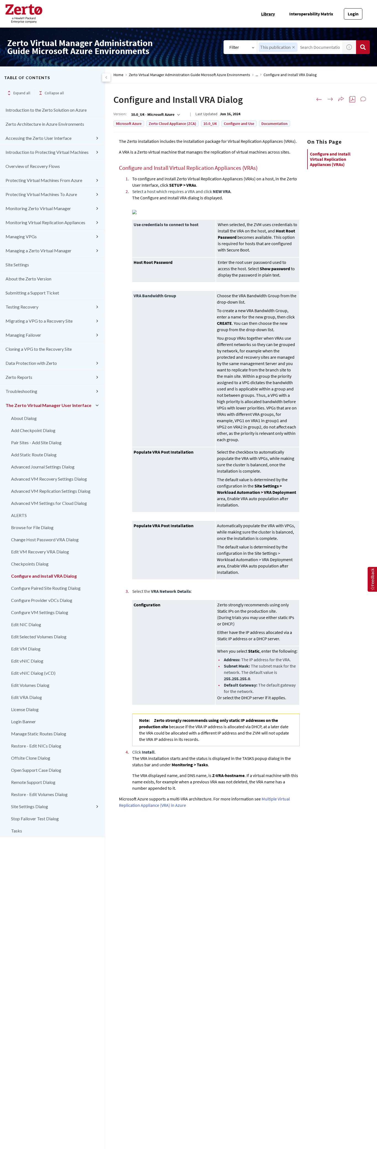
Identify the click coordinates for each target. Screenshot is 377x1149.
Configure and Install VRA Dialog (44, 575)
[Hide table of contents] (106, 77)
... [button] (257, 75)
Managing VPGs (21, 236)
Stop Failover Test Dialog (35, 818)
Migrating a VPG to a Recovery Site (39, 320)
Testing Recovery (22, 306)
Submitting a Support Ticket (32, 292)
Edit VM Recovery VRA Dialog (40, 551)
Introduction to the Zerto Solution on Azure (46, 110)
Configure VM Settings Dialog (39, 612)
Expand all (21, 92)
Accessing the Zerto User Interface (38, 138)
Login (353, 14)
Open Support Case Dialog (36, 770)
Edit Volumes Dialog (30, 685)
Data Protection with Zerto (31, 363)
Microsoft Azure (129, 123)
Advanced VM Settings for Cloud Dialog (49, 503)
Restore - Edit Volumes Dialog (39, 794)
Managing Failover (23, 335)
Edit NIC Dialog (26, 624)
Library (268, 14)
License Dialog (25, 709)
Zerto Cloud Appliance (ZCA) (172, 123)
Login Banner (23, 721)
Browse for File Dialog (32, 527)
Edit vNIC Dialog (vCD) (33, 673)
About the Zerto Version (28, 278)
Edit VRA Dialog (26, 697)
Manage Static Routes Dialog (38, 733)
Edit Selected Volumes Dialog (39, 636)
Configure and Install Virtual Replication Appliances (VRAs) (330, 159)
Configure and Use (239, 123)
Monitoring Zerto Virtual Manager (38, 208)
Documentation (274, 123)
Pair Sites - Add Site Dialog (36, 442)
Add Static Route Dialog (34, 454)
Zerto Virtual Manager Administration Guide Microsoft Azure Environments (189, 75)
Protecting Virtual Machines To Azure (41, 194)
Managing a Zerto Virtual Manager (38, 250)
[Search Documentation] (363, 47)
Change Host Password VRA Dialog (45, 539)
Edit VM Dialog (26, 648)
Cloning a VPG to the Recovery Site (39, 349)
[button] (293, 47)
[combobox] (155, 114)
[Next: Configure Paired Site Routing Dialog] (330, 99)
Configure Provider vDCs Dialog (41, 600)
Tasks (16, 830)
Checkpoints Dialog (30, 563)
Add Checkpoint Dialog (33, 430)
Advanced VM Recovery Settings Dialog (49, 478)
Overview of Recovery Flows (33, 166)
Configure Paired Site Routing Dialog (46, 588)
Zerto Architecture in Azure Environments (45, 124)
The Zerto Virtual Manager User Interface (48, 405)
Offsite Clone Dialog (30, 757)
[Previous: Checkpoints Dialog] (319, 99)
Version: (119, 113)
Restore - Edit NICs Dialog (36, 745)
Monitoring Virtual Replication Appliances (45, 222)
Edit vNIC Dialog (27, 660)
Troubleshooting (21, 391)
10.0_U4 (210, 123)
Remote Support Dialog (33, 782)
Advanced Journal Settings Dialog (43, 466)
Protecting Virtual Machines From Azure (44, 180)
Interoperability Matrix (311, 14)
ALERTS (19, 515)
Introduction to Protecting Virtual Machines (47, 152)
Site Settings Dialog (29, 806)
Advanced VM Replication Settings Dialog (51, 491)
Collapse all (54, 92)
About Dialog (24, 418)
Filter (234, 47)
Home (118, 75)
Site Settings (17, 264)
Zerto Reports (19, 377)
